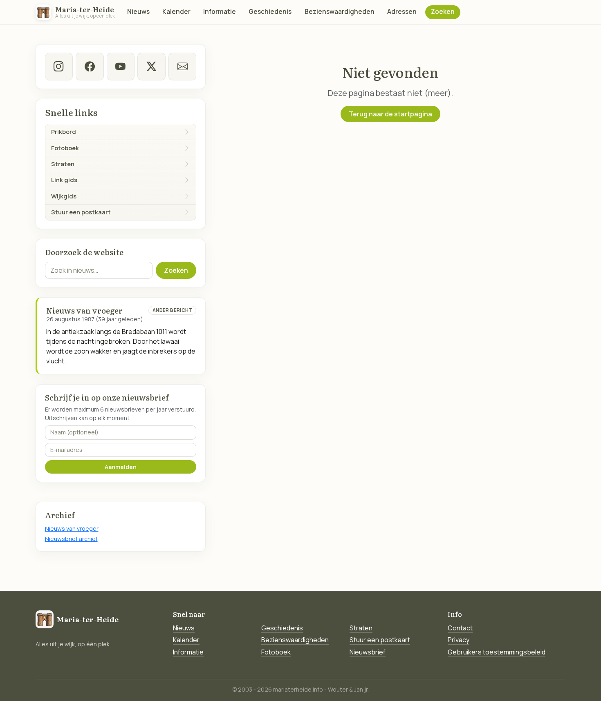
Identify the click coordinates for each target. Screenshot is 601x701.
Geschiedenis (270, 11)
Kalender (176, 11)
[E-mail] (182, 66)
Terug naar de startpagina (390, 113)
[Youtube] (121, 66)
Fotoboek (276, 652)
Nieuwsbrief (368, 652)
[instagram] (59, 66)
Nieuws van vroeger (72, 528)
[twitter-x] (151, 66)
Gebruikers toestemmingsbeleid (496, 652)
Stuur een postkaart (380, 639)
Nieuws (138, 11)
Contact (460, 627)
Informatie (219, 11)
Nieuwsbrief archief (71, 539)
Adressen (402, 11)
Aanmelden (121, 467)
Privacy (458, 639)
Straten (361, 627)
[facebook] (89, 66)
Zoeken (443, 11)
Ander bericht (172, 310)
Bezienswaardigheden (340, 11)
